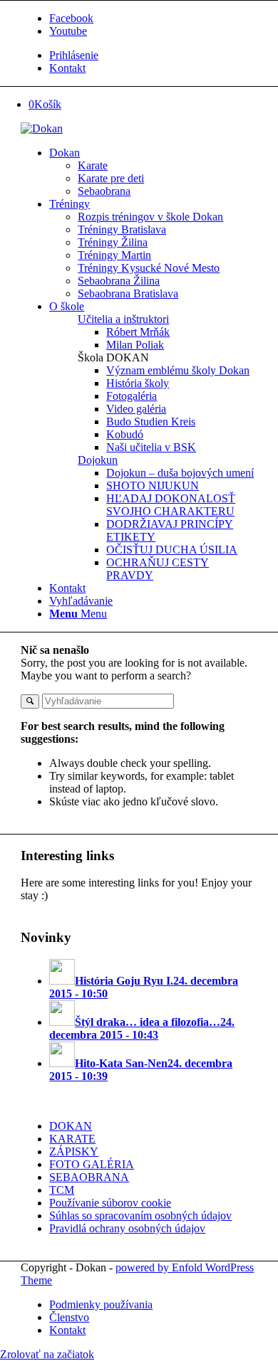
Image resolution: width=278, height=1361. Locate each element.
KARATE (72, 1139)
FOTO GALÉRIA (91, 1164)
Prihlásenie (73, 55)
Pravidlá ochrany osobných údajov (127, 1228)
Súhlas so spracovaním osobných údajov (140, 1215)
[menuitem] (153, 55)
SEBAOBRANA (89, 1177)
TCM (61, 1190)
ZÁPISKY (73, 1151)
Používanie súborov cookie (110, 1203)
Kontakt (67, 68)
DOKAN (70, 1126)
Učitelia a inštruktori (123, 319)
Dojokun (98, 460)
